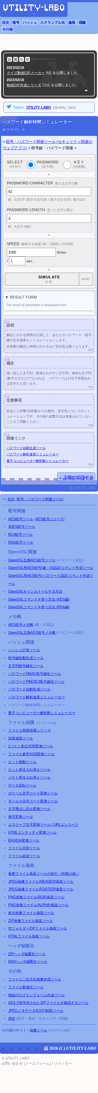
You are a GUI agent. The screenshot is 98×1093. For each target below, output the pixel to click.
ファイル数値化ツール (26, 987)
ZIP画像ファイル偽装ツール (30, 921)
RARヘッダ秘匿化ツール (27, 962)
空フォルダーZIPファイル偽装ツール (37, 928)
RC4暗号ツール (20, 534)
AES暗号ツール (20, 519)
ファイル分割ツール (24, 848)
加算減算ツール (20, 738)
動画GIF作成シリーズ (24, 85)
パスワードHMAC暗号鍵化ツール (34, 674)
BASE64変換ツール (23, 840)
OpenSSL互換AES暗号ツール (32, 560)
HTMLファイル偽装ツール (29, 936)
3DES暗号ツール (21, 527)
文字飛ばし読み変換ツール (29, 809)
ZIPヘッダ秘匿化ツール (27, 954)
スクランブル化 (52, 22)
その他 (7, 29)
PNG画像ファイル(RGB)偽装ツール (36, 897)
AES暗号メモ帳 (20, 625)
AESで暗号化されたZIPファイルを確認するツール (48, 1003)
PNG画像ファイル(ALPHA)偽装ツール (38, 905)
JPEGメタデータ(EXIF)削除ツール (35, 1011)
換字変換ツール (20, 817)
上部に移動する (78, 477)
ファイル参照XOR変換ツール (31, 754)
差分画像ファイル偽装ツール (31, 913)
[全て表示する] (86, 90)
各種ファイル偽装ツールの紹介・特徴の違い (43, 874)
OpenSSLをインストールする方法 (35, 591)
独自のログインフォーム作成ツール (36, 995)
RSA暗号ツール (20, 542)
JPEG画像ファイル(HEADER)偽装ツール (41, 881)
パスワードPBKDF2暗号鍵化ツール (36, 682)
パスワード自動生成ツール (26, 448)
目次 (5, 22)
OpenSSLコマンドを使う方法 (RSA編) (38, 607)
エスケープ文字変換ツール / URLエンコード (43, 825)
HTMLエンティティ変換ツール (32, 832)
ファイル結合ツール (24, 856)
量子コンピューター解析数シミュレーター (38, 461)
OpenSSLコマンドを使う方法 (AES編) (38, 599)
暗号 (16, 22)
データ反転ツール (22, 785)
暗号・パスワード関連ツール (40, 499)
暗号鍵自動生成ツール (26, 658)
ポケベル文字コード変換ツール (33, 793)
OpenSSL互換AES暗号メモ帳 (32, 633)
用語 (11, 1018)
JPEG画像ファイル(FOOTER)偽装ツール (41, 889)
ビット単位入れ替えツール (29, 770)
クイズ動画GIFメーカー (26, 73)
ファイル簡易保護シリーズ (29, 730)
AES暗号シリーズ (49, 519)
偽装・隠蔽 (77, 22)
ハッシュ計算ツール (24, 650)
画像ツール (38, 1030)
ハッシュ (30, 22)
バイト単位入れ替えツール (29, 777)
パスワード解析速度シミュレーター (33, 454)
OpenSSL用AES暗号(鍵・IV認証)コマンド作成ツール (50, 568)
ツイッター (63, 1063)
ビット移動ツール (22, 762)
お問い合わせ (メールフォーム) (26, 1063)
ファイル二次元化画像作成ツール (34, 979)
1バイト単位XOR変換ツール (30, 746)
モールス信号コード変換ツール (33, 801)
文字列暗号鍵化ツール (26, 666)
